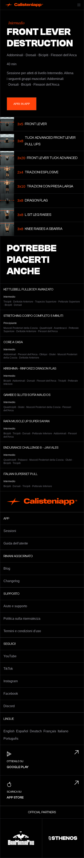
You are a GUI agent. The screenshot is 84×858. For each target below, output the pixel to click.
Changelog (11, 581)
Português (10, 738)
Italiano (63, 731)
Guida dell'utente (15, 543)
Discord (9, 706)
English (8, 731)
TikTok (8, 668)
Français (49, 731)
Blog (6, 568)
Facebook (10, 693)
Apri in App (21, 103)
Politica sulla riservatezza (21, 618)
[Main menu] (79, 5)
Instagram (10, 681)
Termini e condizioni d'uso (22, 631)
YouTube (10, 656)
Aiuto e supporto (15, 606)
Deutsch (36, 731)
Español (22, 731)
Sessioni (9, 531)
